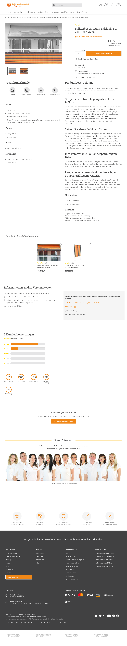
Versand (8, 563)
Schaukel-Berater (70, 573)
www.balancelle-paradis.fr (101, 636)
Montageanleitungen (71, 566)
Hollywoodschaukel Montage (104, 553)
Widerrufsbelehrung (12, 553)
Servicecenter (69, 576)
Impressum (9, 569)
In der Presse (40, 560)
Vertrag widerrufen (12, 577)
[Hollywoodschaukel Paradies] (18, 5)
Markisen (42, 17)
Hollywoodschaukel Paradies (21, 17)
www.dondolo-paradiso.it (71, 636)
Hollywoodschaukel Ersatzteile (61, 12)
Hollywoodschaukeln (14, 12)
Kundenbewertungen (71, 579)
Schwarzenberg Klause (44, 636)
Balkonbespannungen (52, 17)
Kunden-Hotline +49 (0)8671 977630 (83, 302)
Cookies (8, 573)
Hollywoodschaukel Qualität (104, 566)
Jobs (37, 563)
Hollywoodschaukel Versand (104, 560)
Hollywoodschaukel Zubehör (36, 12)
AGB (7, 566)
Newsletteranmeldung (72, 563)
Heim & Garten (82, 12)
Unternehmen (40, 553)
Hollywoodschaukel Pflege (103, 563)
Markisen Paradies (13, 636)
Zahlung (8, 560)
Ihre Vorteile (39, 556)
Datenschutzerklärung (13, 556)
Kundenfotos (69, 569)
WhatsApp (71, 306)
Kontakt (67, 553)
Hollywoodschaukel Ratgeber (74, 560)
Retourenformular (71, 556)
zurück (8, 17)
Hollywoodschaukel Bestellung (104, 556)
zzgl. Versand (117, 45)
